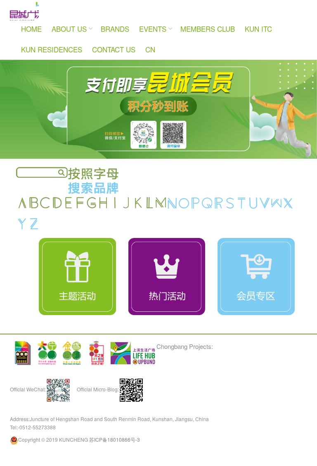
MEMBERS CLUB (207, 55)
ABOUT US (69, 55)
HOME (31, 55)
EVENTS (152, 55)
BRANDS (115, 55)
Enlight (41, 24)
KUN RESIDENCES (51, 76)
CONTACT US (113, 76)
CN (150, 76)
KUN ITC (258, 55)
